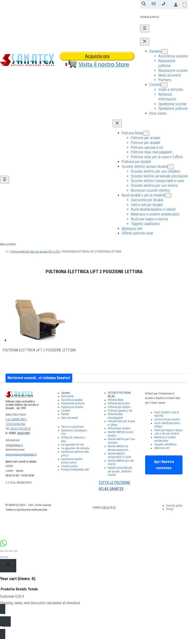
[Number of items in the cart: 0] (184, 4)
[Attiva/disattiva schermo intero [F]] (11, 551)
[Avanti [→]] (6, 557)
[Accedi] (175, 4)
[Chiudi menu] (144, 41)
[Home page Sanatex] (7, 251)
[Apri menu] (144, 28)
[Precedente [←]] (2, 557)
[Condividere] (6, 551)
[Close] (8, 565)
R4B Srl (106, 507)
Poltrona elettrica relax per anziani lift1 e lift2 (35, 251)
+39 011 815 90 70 (19, 428)
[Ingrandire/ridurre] (15, 551)
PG (114, 507)
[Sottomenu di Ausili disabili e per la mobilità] (168, 195)
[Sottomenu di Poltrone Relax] (146, 133)
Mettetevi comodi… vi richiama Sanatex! (39, 378)
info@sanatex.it (14, 445)
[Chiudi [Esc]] (2, 551)
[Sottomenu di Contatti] (164, 85)
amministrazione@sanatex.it (21, 454)
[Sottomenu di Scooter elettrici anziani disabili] (171, 166)
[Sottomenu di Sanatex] (164, 51)
